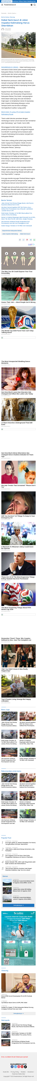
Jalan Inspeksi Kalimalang (10, 234)
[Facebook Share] (20, 239)
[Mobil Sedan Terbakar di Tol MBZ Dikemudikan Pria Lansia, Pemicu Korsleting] (9, 734)
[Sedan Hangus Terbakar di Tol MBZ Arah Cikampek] (28, 752)
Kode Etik (6, 1072)
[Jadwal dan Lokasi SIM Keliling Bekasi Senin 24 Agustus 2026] (7, 890)
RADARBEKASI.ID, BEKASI (9, 67)
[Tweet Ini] (23, 239)
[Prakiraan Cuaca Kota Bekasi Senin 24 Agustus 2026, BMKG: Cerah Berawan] (7, 882)
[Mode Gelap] (32, 4)
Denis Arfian (8, 28)
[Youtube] (22, 1066)
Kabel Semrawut (25, 234)
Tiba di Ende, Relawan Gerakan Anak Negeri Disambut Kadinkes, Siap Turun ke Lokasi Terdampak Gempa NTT (18, 869)
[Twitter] (15, 1066)
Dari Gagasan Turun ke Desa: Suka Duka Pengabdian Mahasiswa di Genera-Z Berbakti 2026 (19, 856)
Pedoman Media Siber (18, 1074)
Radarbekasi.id (10, 5)
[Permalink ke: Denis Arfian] (2, 29)
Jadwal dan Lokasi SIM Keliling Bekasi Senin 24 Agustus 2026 (22, 890)
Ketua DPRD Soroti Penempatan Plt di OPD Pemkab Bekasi (16, 997)
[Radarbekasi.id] (18, 1064)
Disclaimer (31, 1072)
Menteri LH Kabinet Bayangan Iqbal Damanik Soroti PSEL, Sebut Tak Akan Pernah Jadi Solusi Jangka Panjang (18, 218)
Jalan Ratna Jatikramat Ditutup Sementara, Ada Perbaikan (19, 850)
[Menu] (2, 4)
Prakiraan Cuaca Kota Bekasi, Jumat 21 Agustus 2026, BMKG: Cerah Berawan (22, 898)
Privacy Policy (15, 1072)
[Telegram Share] (30, 239)
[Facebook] (12, 1066)
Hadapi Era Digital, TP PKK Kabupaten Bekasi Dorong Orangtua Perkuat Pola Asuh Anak (17, 1008)
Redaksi (23, 1072)
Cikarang (12, 17)
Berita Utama (5, 17)
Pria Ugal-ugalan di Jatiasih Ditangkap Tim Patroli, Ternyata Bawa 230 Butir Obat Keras (20, 843)
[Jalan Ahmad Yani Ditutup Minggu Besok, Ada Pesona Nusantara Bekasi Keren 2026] (9, 716)
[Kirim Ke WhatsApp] (34, 239)
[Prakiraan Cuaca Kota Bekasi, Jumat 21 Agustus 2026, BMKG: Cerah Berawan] (7, 898)
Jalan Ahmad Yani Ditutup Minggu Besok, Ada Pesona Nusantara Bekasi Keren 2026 (17, 204)
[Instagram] (18, 1066)
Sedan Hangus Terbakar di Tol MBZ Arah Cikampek (16, 226)
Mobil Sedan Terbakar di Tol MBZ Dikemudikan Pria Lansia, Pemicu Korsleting (16, 214)
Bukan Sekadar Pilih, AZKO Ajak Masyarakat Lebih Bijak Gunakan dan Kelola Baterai (20, 862)
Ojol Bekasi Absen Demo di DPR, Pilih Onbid (14, 1002)
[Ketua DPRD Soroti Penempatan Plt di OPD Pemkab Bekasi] (18, 983)
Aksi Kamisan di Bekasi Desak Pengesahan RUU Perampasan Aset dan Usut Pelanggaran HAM (15, 222)
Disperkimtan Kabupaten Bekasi (12, 230)
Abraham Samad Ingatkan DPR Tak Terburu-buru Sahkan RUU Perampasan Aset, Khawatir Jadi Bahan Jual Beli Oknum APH (17, 208)
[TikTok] (25, 1066)
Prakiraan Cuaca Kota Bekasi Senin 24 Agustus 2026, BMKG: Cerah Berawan (23, 881)
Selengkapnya (17, 905)
